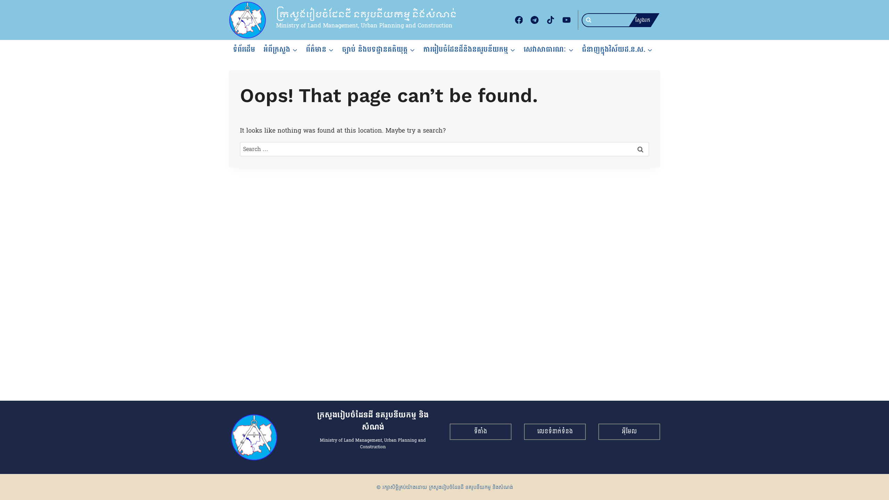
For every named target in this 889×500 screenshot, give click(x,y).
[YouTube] (566, 20)
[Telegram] (535, 20)
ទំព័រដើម (244, 49)
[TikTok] (551, 20)
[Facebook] (519, 20)
